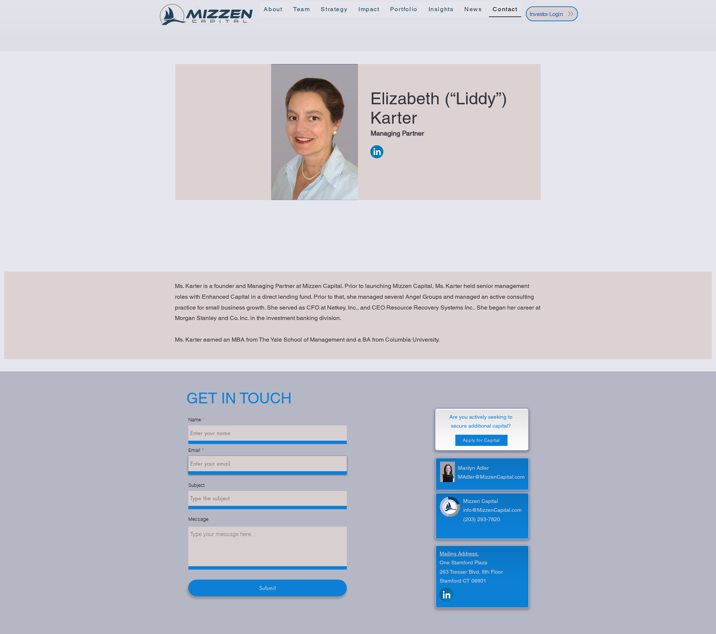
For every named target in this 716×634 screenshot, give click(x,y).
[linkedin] (446, 594)
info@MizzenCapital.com (492, 510)
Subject (196, 485)
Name (194, 419)
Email (194, 450)
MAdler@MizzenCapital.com (491, 477)
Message (198, 519)
